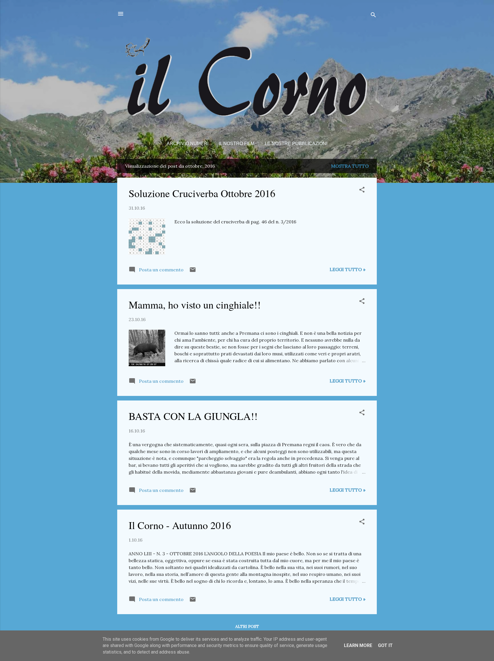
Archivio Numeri (187, 143)
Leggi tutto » (347, 269)
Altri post (247, 626)
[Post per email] (192, 271)
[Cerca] (373, 15)
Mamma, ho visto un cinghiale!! (195, 304)
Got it (385, 645)
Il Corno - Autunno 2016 (180, 525)
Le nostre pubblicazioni (296, 143)
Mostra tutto (350, 166)
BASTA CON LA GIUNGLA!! (193, 416)
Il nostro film (236, 143)
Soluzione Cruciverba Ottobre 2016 (202, 193)
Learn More (358, 645)
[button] (361, 190)
